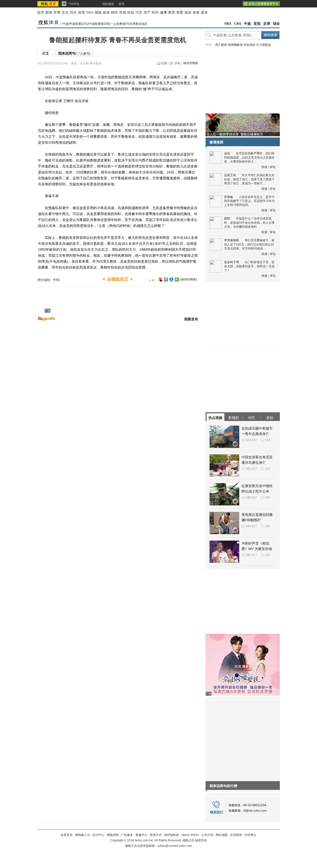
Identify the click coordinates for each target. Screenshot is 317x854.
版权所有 (201, 840)
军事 (56, 12)
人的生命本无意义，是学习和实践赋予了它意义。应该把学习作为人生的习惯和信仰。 (249, 201)
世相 (122, 12)
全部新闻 (236, 835)
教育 (171, 12)
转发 (264, 167)
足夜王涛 (230, 175)
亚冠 (257, 24)
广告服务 (127, 835)
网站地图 (222, 835)
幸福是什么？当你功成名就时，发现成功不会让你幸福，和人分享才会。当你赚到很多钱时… (249, 222)
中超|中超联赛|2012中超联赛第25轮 (86, 24)
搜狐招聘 (113, 835)
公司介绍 (207, 835)
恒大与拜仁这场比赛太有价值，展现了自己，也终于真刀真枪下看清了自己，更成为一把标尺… (249, 179)
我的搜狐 (108, 4)
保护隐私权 (171, 835)
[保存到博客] (188, 279)
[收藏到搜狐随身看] (177, 279)
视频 (98, 12)
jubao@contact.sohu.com (175, 846)
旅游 (188, 12)
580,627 (251, 497)
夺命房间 (249, 45)
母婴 (179, 12)
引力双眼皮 (263, 45)
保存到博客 (190, 63)
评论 (273, 167)
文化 (65, 12)
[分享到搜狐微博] (160, 279)
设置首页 (67, 835)
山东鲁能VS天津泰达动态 (130, 24)
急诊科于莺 (231, 262)
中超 (247, 24)
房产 (147, 12)
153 (267, 440)
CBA (237, 24)
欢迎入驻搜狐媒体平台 (263, 3)
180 (267, 497)
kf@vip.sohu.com (254, 810)
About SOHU (190, 835)
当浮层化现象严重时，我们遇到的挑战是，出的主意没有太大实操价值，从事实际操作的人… (249, 157)
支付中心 (98, 835)
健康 (163, 12)
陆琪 (227, 218)
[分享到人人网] (171, 279)
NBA (89, 12)
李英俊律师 (231, 240)
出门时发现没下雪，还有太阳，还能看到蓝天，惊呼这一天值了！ (249, 266)
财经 (114, 12)
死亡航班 (221, 45)
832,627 (251, 440)
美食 (196, 12)
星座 (204, 12)
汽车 (138, 12)
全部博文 (250, 835)
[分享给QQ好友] (166, 279)
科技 (130, 12)
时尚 (155, 12)
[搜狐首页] (48, 3)
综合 (276, 24)
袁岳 (227, 153)
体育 (81, 12)
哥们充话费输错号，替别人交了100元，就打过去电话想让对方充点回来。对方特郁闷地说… (249, 244)
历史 (73, 12)
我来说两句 (74, 53)
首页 (40, 12)
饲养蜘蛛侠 (235, 45)
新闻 (48, 12)
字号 (177, 63)
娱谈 (106, 12)
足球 (266, 24)
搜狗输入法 (82, 835)
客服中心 (141, 835)
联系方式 (156, 835)
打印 (164, 63)
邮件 (122, 4)
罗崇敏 (228, 197)
